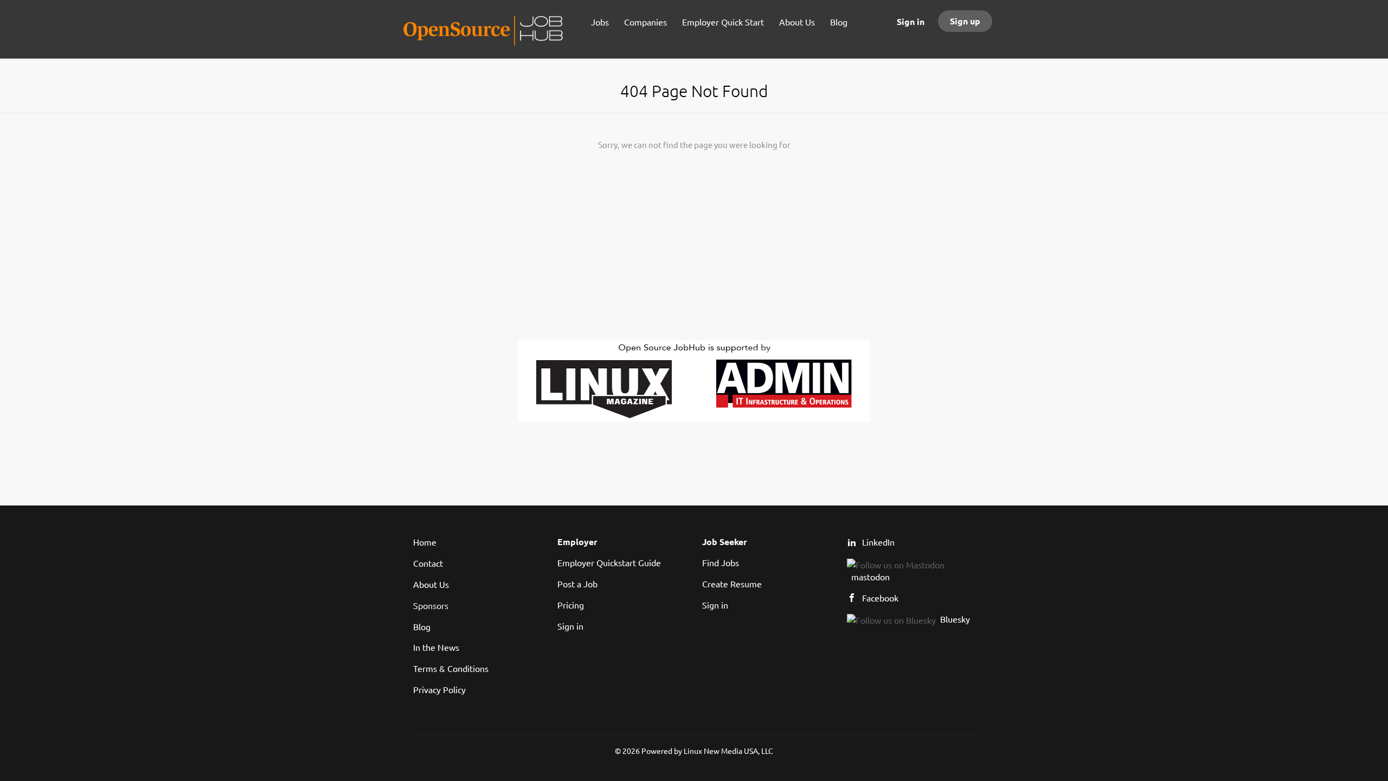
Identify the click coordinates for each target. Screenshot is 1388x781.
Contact (428, 563)
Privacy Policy (439, 689)
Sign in (910, 21)
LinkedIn (878, 541)
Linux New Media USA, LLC (728, 751)
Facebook (880, 597)
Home (424, 541)
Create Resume (732, 583)
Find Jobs (720, 562)
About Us (431, 584)
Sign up (965, 21)
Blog (421, 626)
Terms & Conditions (451, 668)
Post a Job (577, 583)
